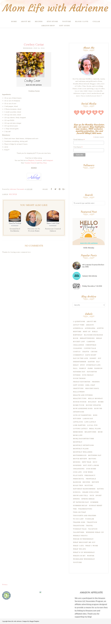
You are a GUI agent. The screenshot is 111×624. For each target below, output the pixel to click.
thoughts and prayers (84, 516)
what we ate (79, 549)
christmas (91, 345)
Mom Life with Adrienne (55, 8)
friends (96, 382)
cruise (94, 352)
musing (76, 462)
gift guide (78, 385)
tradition (92, 522)
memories (78, 432)
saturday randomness (84, 489)
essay (76, 365)
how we (98, 408)
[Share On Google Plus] (63, 189)
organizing (78, 469)
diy (99, 358)
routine (89, 485)
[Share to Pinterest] (59, 189)
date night (90, 355)
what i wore (91, 546)
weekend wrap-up (95, 532)
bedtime (77, 332)
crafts (85, 352)
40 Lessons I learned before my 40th (93, 266)
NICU (95, 462)
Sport (99, 495)
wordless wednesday (84, 559)
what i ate (78, 546)
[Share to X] (55, 189)
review (95, 482)
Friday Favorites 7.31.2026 (92, 286)
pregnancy (90, 475)
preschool (78, 479)
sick (92, 495)
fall (75, 368)
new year (86, 462)
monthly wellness (82, 452)
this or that (79, 512)
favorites (92, 372)
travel (89, 526)
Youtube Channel (30, 163)
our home (91, 469)
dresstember (79, 362)
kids (95, 415)
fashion (98, 368)
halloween (79, 392)
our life (77, 472)
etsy (82, 365)
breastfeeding (87, 338)
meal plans (95, 429)
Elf (98, 362)
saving (100, 489)
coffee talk (90, 348)
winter (90, 556)
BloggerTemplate (34, 621)
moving (92, 459)
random (77, 482)
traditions (78, 526)
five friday (88, 375)
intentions (78, 412)
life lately (90, 422)
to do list (78, 519)
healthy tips (79, 398)
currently (78, 355)
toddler (89, 519)
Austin (100, 328)
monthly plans (81, 449)
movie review (80, 459)
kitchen (77, 418)
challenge (78, 345)
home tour (78, 405)
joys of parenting (82, 415)
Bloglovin (31, 160)
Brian (99, 338)
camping (91, 342)
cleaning (77, 348)
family (82, 368)
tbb (75, 509)
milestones (90, 432)
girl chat (90, 385)
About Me (91, 321)
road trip (78, 485)
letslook (78, 422)
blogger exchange (93, 335)
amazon (90, 325)
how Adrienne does (83, 408)
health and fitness (83, 395)
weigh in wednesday (83, 539)
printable (91, 479)
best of (87, 332)
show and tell (80, 495)
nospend (77, 465)
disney (93, 358)
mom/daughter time (83, 439)
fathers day (79, 372)
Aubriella (78, 328)
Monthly (77, 442)
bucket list (79, 342)
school (77, 492)
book (75, 338)
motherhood (80, 455)
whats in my (79, 556)
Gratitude (78, 388)
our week (88, 472)
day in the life (80, 358)
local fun (92, 425)
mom (100, 432)
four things (79, 378)
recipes (13, 194)
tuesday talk (80, 529)
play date (78, 475)
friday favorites (81, 382)
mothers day (94, 455)
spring (76, 499)
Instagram (49, 160)
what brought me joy (84, 542)
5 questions (79, 321)
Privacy (4, 584)
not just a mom (91, 465)
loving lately (80, 429)
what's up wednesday (84, 552)
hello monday (95, 398)
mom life (77, 435)
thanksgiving (85, 509)
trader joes (79, 522)
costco (77, 352)
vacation (92, 529)
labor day (88, 418)
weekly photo (80, 536)
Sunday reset (95, 505)
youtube (77, 562)
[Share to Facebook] (51, 189)
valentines (78, 532)
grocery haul (92, 388)
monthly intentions (83, 445)
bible (95, 332)
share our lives (90, 492)
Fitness (77, 375)
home (101, 402)
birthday (77, 335)
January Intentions (89, 276)
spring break (88, 499)
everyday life (93, 365)
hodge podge (79, 402)
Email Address (79, 139)
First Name (77, 147)
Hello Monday (88, 248)
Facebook (38, 160)
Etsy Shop (43, 163)
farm (90, 368)
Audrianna (90, 328)
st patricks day (81, 502)
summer (94, 502)
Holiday (92, 402)
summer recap (80, 505)
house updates (93, 405)
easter (91, 362)
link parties (79, 425)
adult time (78, 325)
